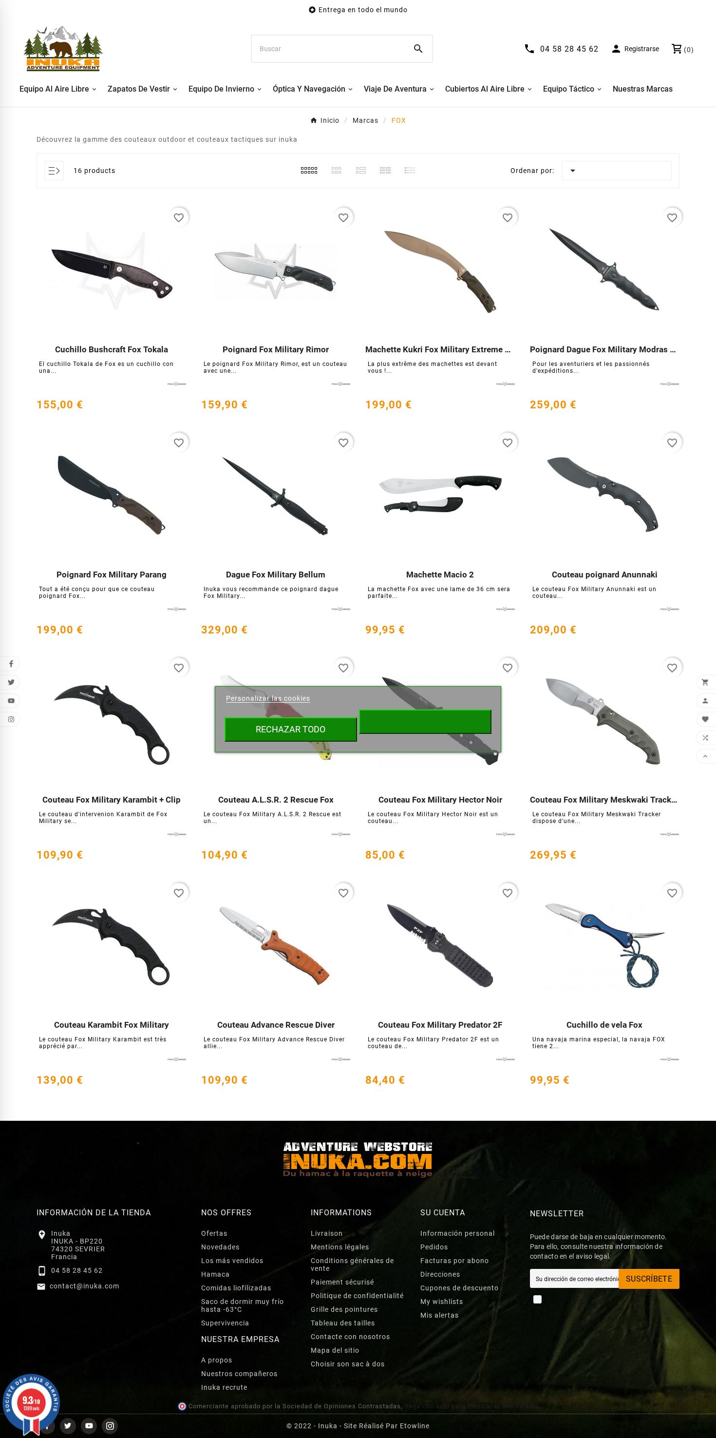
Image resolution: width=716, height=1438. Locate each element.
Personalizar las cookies (268, 698)
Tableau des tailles (343, 1323)
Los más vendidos (232, 1261)
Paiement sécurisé (342, 1282)
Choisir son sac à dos (348, 1364)
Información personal (457, 1233)
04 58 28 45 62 (77, 1270)
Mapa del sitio (335, 1350)
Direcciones (440, 1274)
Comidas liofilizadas (236, 1288)
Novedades (220, 1247)
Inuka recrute (224, 1387)
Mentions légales (340, 1247)
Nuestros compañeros (239, 1374)
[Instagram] (110, 1426)
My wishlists (441, 1301)
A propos (216, 1360)
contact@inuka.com (84, 1286)
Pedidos (434, 1247)
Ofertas (214, 1233)
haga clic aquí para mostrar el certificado (471, 1406)
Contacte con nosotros (350, 1337)
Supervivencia (225, 1323)
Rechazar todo (290, 729)
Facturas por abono (454, 1261)
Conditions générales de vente (352, 1264)
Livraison (327, 1233)
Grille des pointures (344, 1309)
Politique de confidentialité (357, 1296)
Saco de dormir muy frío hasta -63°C (242, 1305)
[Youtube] (89, 1426)
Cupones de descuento (459, 1288)
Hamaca (215, 1274)
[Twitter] (68, 1426)
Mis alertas (439, 1315)
